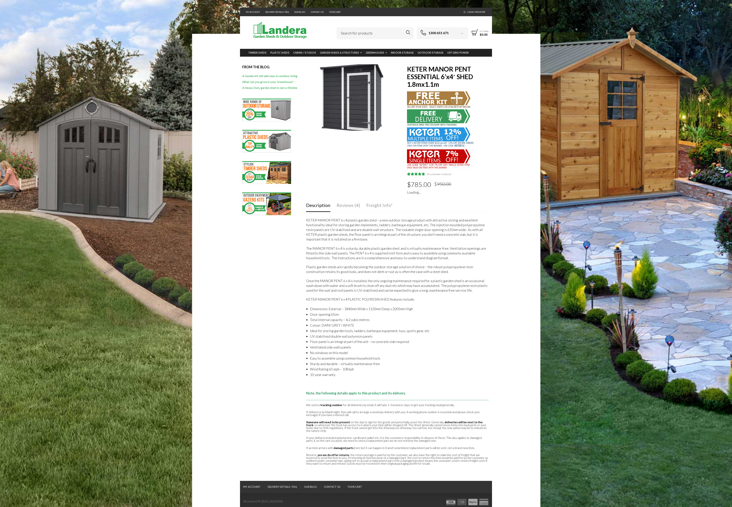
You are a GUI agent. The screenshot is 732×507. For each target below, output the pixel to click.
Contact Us (317, 12)
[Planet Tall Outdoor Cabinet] (728, 253)
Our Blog (299, 12)
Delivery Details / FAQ (277, 12)
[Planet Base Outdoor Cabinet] (3, 253)
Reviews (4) (348, 205)
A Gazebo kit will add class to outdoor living (269, 76)
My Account (253, 12)
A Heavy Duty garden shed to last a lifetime (269, 87)
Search (408, 32)
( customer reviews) (439, 174)
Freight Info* (379, 205)
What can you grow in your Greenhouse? (268, 82)
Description (318, 205)
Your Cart (335, 12)
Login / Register (476, 12)
